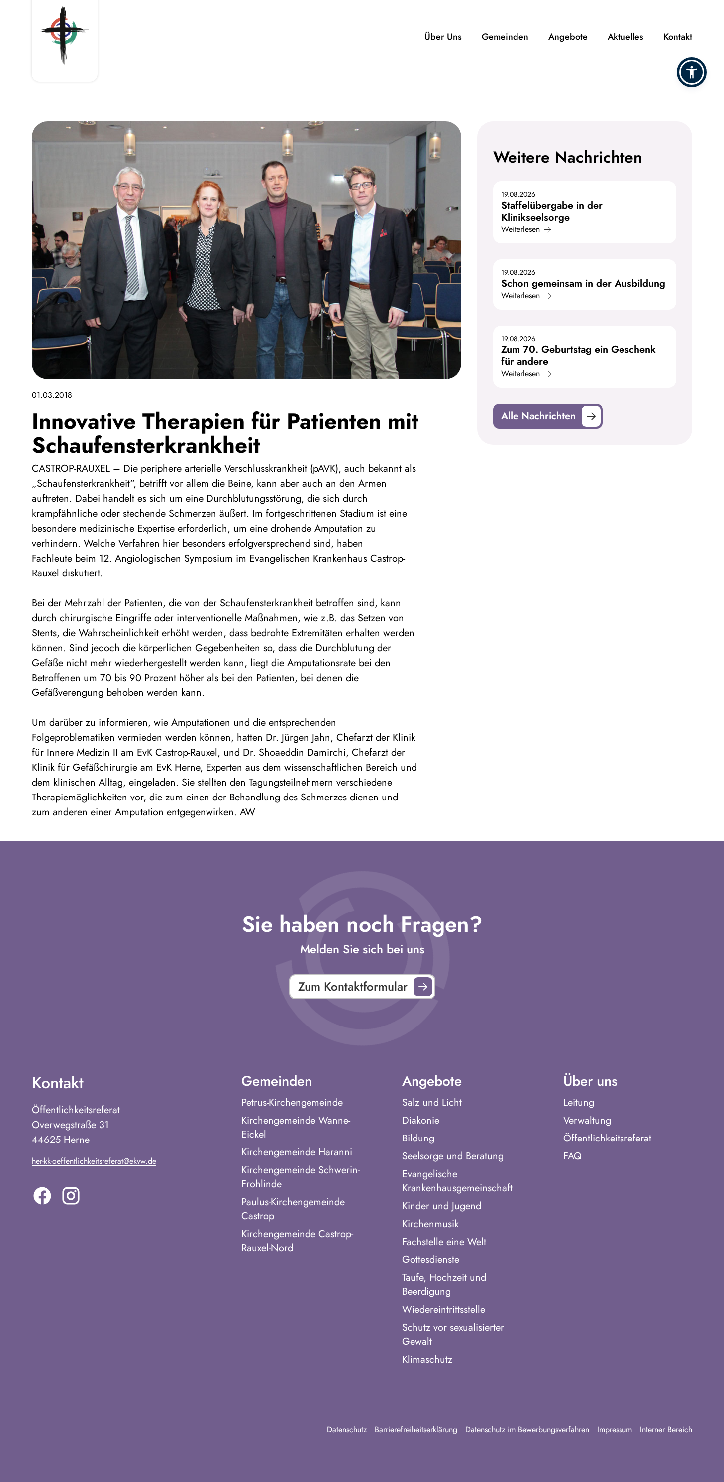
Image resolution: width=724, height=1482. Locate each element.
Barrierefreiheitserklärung (416, 1429)
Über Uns (443, 36)
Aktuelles (625, 36)
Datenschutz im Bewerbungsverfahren (527, 1429)
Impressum (614, 1429)
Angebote (568, 36)
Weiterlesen (520, 229)
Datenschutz (347, 1429)
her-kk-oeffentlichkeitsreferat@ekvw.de (94, 1161)
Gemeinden (505, 36)
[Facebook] (42, 1195)
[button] (691, 72)
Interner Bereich (666, 1429)
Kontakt (677, 36)
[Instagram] (71, 1195)
